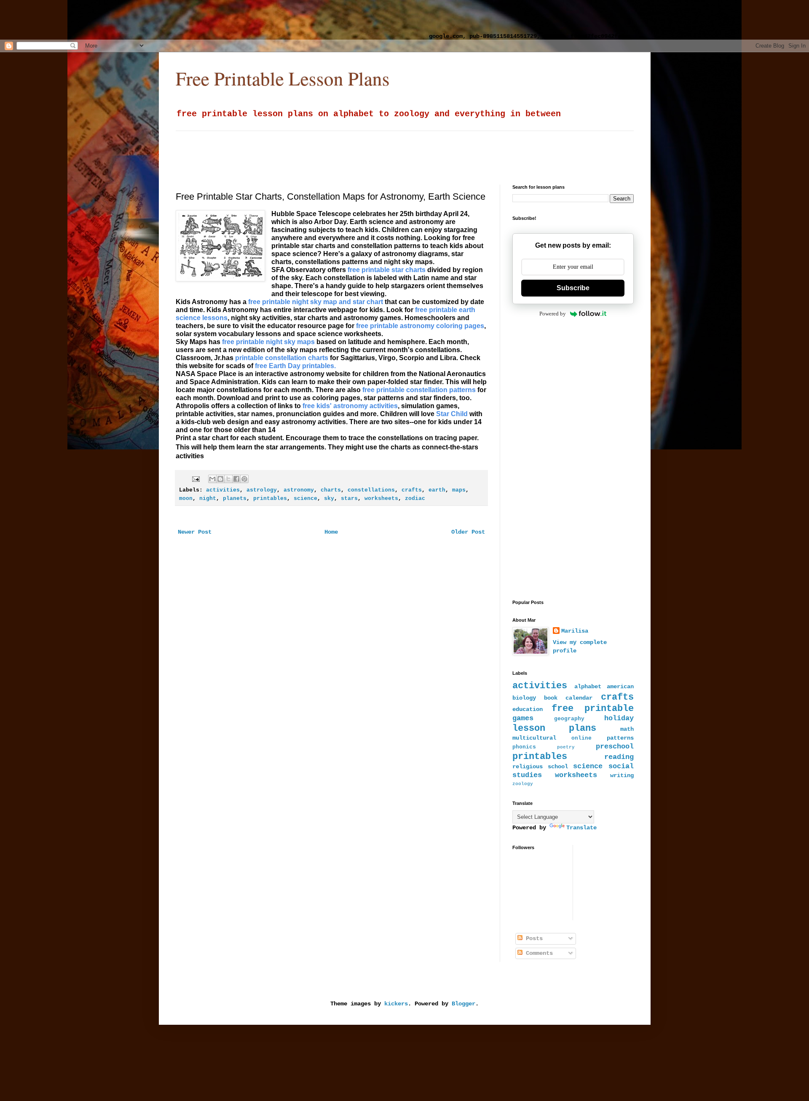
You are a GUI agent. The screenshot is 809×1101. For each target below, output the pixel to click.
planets (234, 499)
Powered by (552, 313)
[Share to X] (228, 479)
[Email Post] (196, 479)
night (207, 499)
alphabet (587, 686)
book (550, 698)
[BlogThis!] (220, 479)
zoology (522, 783)
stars (349, 499)
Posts (532, 938)
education (527, 709)
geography (569, 719)
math (627, 729)
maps (459, 490)
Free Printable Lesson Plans (283, 78)
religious (527, 766)
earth (437, 490)
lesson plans (554, 728)
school (558, 766)
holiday (619, 718)
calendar (578, 698)
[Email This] (212, 479)
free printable (593, 708)
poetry (566, 747)
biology (524, 698)
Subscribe (573, 287)
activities (223, 490)
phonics (524, 747)
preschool (615, 747)
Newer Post (195, 532)
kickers (396, 1003)
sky (329, 499)
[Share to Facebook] (236, 479)
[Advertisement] (221, 19)
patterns (620, 738)
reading (619, 757)
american (620, 686)
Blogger (463, 1003)
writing (622, 775)
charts (331, 490)
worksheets (381, 499)
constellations (371, 490)
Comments (537, 953)
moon (186, 499)
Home (331, 532)
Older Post (468, 532)
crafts (412, 490)
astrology (261, 490)
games (522, 718)
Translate (581, 827)
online (581, 738)
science (305, 499)
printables (270, 499)
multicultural (534, 738)
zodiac (415, 499)
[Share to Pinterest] (244, 479)
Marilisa (574, 631)
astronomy (299, 490)
